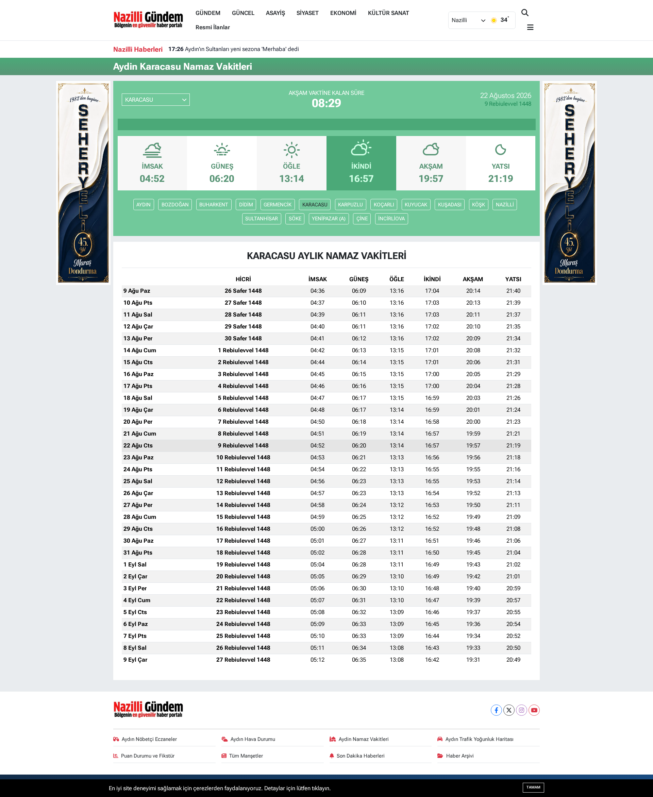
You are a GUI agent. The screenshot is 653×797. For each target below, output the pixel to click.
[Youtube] (534, 710)
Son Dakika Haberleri (361, 756)
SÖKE (295, 219)
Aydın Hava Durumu (253, 739)
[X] (509, 710)
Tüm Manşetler (246, 756)
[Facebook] (496, 710)
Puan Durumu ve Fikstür (147, 756)
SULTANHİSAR (261, 219)
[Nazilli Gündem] (151, 20)
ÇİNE (362, 219)
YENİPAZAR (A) (329, 219)
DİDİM (246, 205)
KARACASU (315, 205)
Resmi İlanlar (213, 27)
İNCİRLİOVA (391, 219)
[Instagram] (521, 710)
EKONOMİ (343, 13)
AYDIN (143, 205)
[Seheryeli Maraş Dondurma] (83, 182)
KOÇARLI (384, 205)
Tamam (533, 787)
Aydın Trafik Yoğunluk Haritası (480, 739)
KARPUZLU (350, 205)
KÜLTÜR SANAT (388, 13)
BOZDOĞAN (175, 205)
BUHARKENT (213, 205)
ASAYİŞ (275, 13)
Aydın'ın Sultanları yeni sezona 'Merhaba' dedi (233, 49)
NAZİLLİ (505, 205)
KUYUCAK (416, 205)
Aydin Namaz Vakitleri (364, 739)
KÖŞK (478, 205)
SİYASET (308, 13)
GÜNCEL (243, 13)
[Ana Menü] (527, 27)
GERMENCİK (277, 205)
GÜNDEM (208, 13)
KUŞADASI (450, 205)
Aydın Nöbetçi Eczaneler (149, 739)
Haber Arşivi (460, 756)
